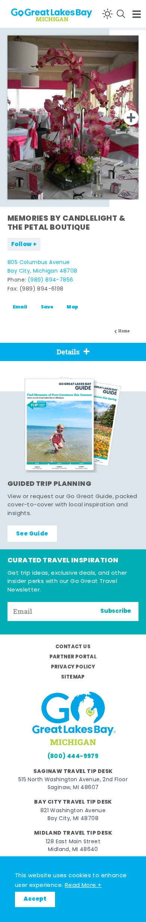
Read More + (83, 885)
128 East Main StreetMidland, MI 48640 (73, 846)
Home (124, 331)
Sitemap (73, 677)
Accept (35, 899)
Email (20, 307)
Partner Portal (73, 657)
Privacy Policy (73, 667)
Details (68, 352)
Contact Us (73, 647)
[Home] (34, 14)
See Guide (32, 534)
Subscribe (115, 611)
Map (72, 307)
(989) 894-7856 (50, 280)
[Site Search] (121, 14)
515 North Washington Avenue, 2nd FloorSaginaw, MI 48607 (73, 784)
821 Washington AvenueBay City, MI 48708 (73, 815)
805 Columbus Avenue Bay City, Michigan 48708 (42, 267)
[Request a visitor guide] (73, 424)
